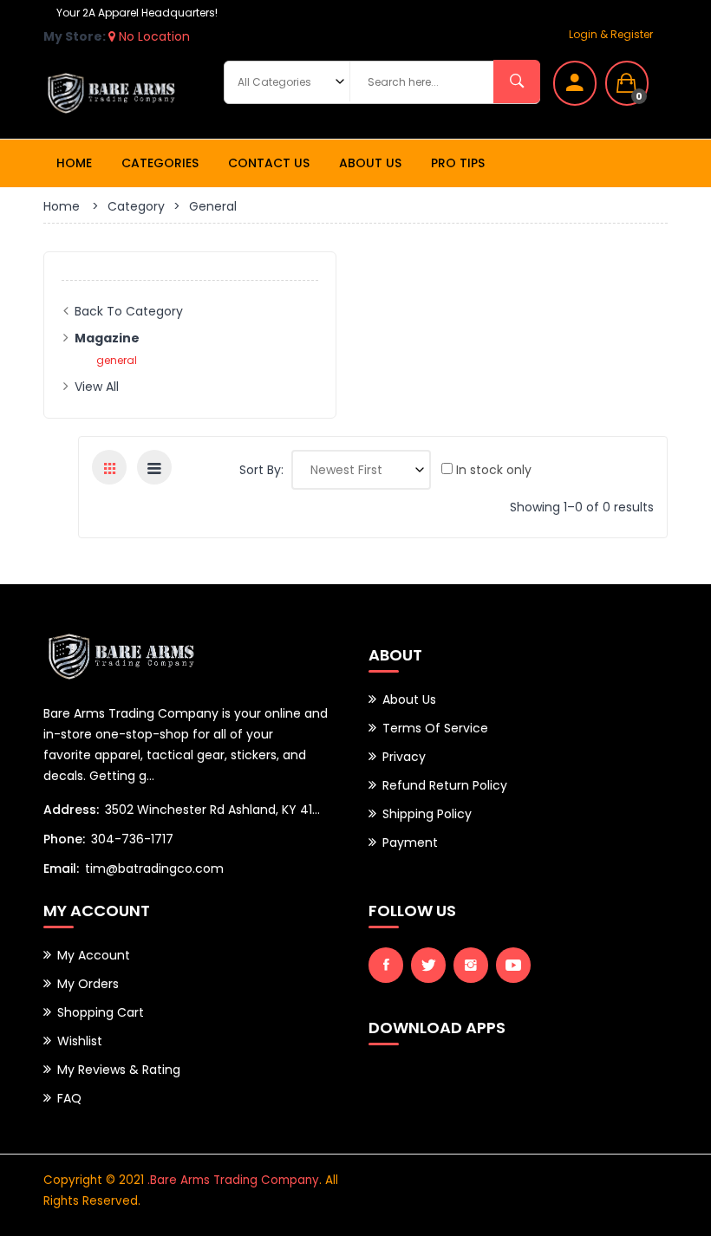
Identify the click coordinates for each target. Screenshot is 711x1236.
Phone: (64, 839)
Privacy (404, 756)
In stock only (492, 469)
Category (136, 206)
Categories (160, 163)
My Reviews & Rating (118, 1069)
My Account (93, 955)
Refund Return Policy (444, 785)
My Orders (88, 983)
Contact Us (269, 163)
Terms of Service (435, 728)
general (116, 360)
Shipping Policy (427, 814)
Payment (410, 842)
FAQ (69, 1098)
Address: (71, 809)
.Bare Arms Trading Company (233, 1180)
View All (97, 386)
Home (74, 163)
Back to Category (129, 311)
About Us (370, 163)
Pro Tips (458, 163)
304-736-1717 (132, 839)
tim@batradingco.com (154, 868)
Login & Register (611, 34)
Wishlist (79, 1041)
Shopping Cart (100, 1012)
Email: (61, 868)
